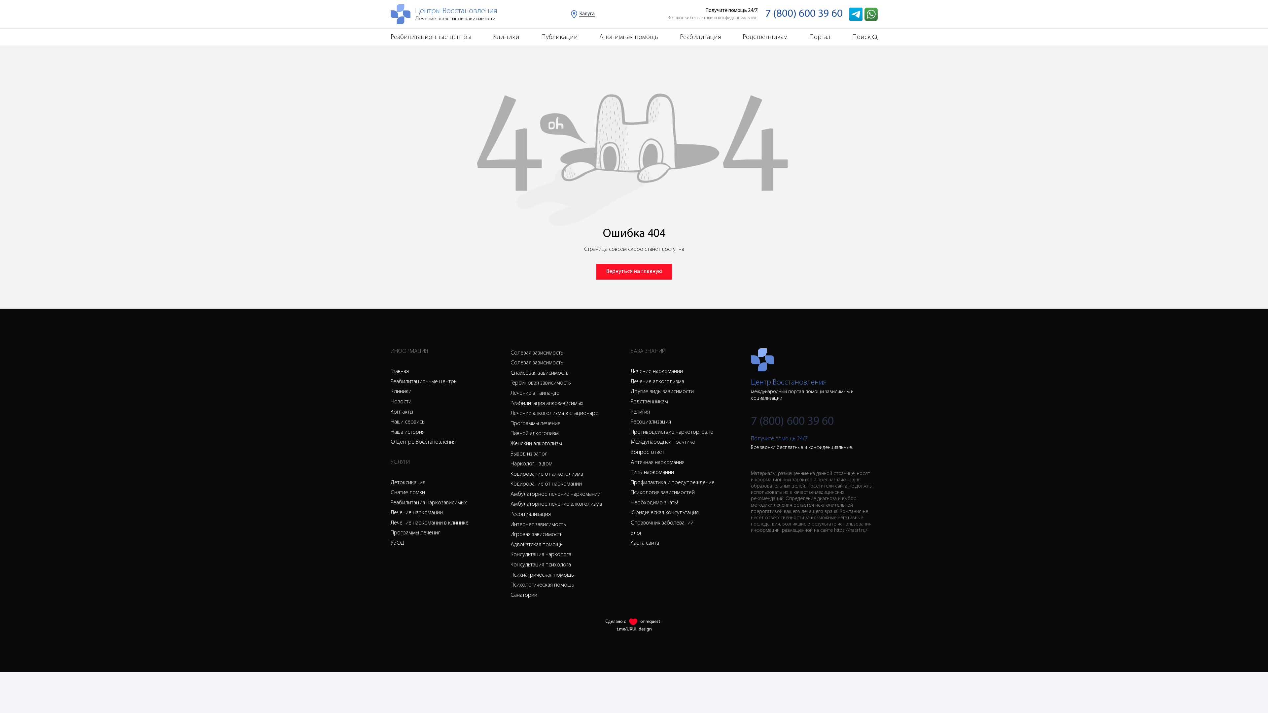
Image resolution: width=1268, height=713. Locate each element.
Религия (640, 412)
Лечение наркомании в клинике (430, 523)
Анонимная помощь (628, 37)
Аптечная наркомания (658, 463)
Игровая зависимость (537, 535)
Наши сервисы (408, 422)
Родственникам (765, 37)
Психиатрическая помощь (542, 575)
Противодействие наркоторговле (672, 432)
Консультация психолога (541, 565)
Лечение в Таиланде (535, 393)
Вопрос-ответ (647, 453)
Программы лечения (415, 533)
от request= (651, 621)
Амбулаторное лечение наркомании (556, 494)
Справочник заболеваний (662, 523)
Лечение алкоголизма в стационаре (554, 414)
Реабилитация (700, 37)
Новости (401, 402)
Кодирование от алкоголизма (547, 474)
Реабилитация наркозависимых (429, 503)
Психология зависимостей (663, 493)
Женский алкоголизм (536, 444)
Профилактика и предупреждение (673, 483)
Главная (400, 372)
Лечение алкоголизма (657, 382)
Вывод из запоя (529, 454)
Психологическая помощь (542, 585)
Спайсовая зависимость (540, 373)
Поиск (861, 37)
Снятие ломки (408, 493)
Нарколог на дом (531, 464)
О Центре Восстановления (423, 442)
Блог (636, 533)
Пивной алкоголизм (535, 434)
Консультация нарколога (541, 555)
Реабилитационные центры (431, 37)
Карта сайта (645, 543)
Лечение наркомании (417, 513)
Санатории (524, 595)
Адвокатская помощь (537, 545)
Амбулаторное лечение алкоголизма (556, 504)
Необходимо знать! (654, 503)
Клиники (506, 37)
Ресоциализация (531, 515)
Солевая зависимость (537, 353)
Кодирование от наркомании (546, 484)
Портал (819, 37)
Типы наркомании (652, 473)
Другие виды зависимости (662, 392)
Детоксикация (408, 483)
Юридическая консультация (665, 513)
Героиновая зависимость (541, 383)
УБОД (398, 543)
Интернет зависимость (538, 525)
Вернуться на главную (634, 272)
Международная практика (663, 442)
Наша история (408, 432)
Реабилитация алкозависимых (547, 404)
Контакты (402, 412)
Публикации (559, 37)
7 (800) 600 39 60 (804, 14)
